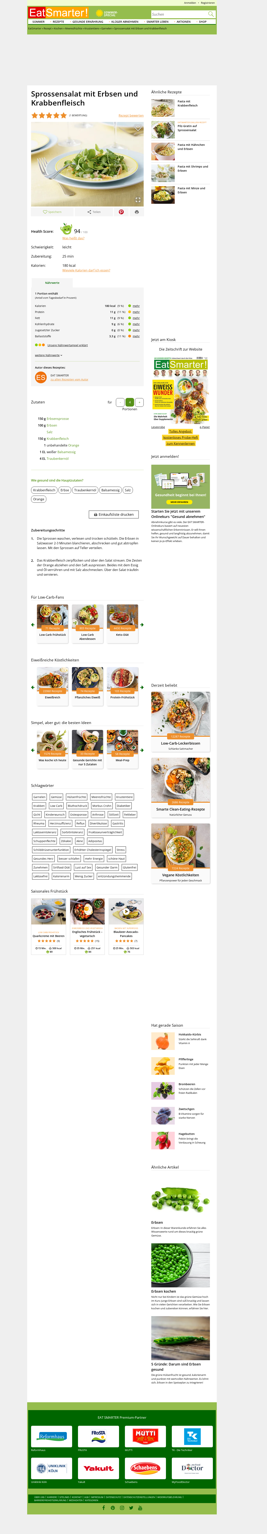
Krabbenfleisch (58, 438)
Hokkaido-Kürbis (190, 1034)
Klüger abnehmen (124, 21)
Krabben (39, 806)
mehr (136, 306)
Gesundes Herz (43, 858)
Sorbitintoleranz (72, 832)
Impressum (97, 1497)
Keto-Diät (122, 635)
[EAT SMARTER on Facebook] (103, 1508)
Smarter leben (157, 21)
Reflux (80, 823)
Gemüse (56, 797)
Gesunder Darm (107, 867)
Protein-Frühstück (122, 697)
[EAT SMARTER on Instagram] (122, 1508)
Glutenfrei (129, 867)
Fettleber (130, 814)
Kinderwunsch (55, 814)
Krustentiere (124, 797)
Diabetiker (123, 806)
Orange (73, 445)
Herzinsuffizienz (60, 823)
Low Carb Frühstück (52, 635)
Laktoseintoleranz (44, 832)
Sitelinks (64, 1497)
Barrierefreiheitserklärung (50, 1500)
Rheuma (38, 823)
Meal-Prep (122, 760)
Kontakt (77, 1497)
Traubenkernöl (58, 458)
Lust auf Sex (83, 867)
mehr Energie (94, 858)
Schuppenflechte (44, 841)
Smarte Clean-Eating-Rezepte (180, 809)
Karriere (52, 1497)
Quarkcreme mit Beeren (49, 936)
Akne (79, 841)
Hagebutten (187, 1134)
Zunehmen (40, 867)
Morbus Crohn (101, 806)
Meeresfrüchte (101, 797)
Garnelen (39, 797)
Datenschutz (113, 1497)
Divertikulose (98, 823)
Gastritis (117, 823)
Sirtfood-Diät (61, 867)
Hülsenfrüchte (76, 797)
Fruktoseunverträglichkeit (105, 832)
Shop (203, 21)
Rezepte (58, 21)
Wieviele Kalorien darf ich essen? (86, 270)
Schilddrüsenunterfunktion (51, 850)
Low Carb (56, 806)
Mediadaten (75, 1500)
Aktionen (184, 21)
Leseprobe (158, 427)
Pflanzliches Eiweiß (87, 697)
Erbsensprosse (58, 419)
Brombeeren (187, 1084)
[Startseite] (58, 12)
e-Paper (205, 427)
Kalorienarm (61, 876)
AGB (86, 1497)
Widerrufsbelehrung (169, 1497)
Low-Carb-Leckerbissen (180, 743)
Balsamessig (66, 452)
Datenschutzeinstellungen (139, 1497)
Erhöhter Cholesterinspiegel (92, 850)
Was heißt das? (73, 238)
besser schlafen (69, 858)
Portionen (129, 409)
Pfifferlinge (186, 1059)
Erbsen (52, 425)
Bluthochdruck (77, 806)
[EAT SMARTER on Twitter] (131, 1508)
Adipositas (95, 841)
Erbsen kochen (163, 1291)
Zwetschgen (186, 1109)
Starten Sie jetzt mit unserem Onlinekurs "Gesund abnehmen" (178, 514)
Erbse (65, 490)
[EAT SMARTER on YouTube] (140, 1508)
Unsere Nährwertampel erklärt (67, 345)
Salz (50, 432)
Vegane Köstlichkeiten (180, 875)
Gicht (36, 814)
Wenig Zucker (84, 876)
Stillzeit (114, 814)
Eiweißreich (52, 697)
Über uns (39, 1497)
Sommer (38, 21)
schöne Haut (116, 858)
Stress (121, 850)
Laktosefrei (40, 876)
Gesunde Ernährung (88, 21)
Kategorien (91, 1500)
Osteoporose (78, 814)
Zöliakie (66, 841)
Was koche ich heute (52, 760)
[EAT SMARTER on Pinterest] (113, 1508)
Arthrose (98, 814)
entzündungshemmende (114, 876)
